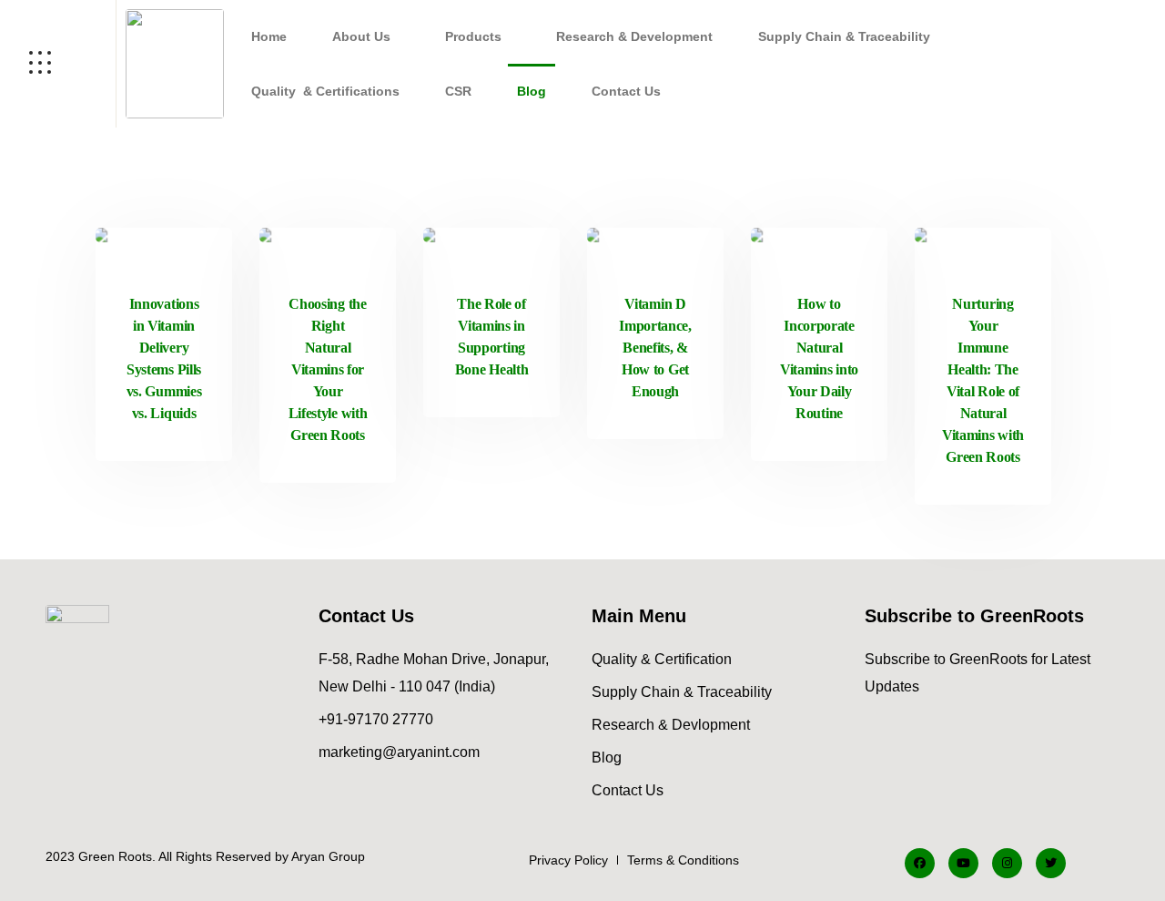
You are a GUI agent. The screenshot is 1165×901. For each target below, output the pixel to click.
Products (473, 36)
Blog (531, 91)
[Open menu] (58, 63)
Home (269, 36)
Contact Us (626, 91)
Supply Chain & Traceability (844, 36)
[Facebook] (920, 863)
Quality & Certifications (325, 91)
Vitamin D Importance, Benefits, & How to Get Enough (655, 347)
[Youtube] (963, 863)
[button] (366, 36)
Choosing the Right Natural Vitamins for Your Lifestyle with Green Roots (328, 369)
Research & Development (634, 36)
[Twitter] (1051, 863)
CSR (458, 91)
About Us (361, 36)
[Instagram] (1007, 863)
